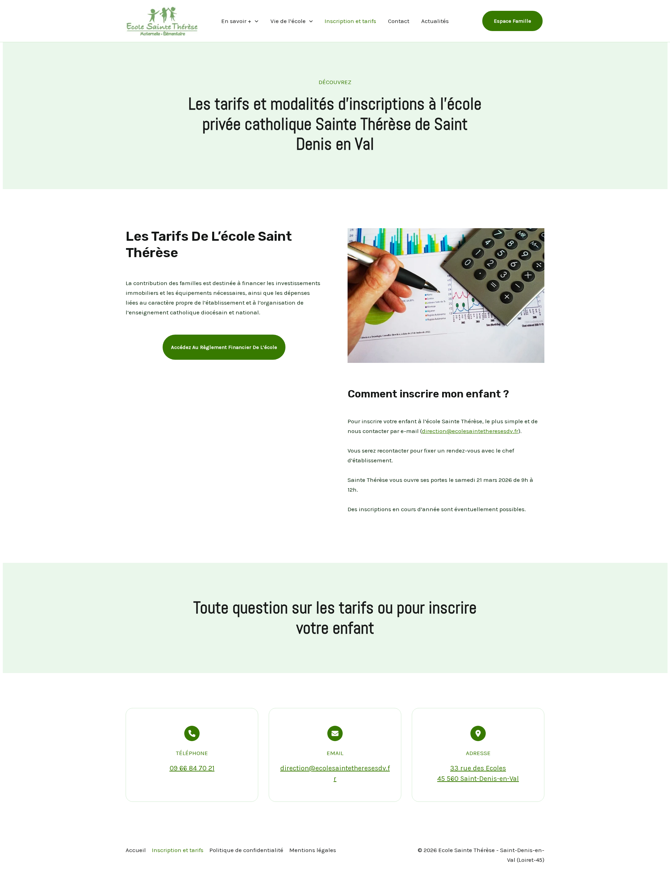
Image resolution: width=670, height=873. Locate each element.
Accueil (136, 849)
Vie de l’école (288, 20)
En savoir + (236, 20)
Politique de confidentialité (246, 849)
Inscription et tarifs (350, 20)
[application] (254, 21)
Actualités (435, 20)
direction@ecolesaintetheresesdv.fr (470, 430)
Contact (398, 20)
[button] (224, 347)
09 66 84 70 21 (192, 768)
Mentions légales (312, 849)
